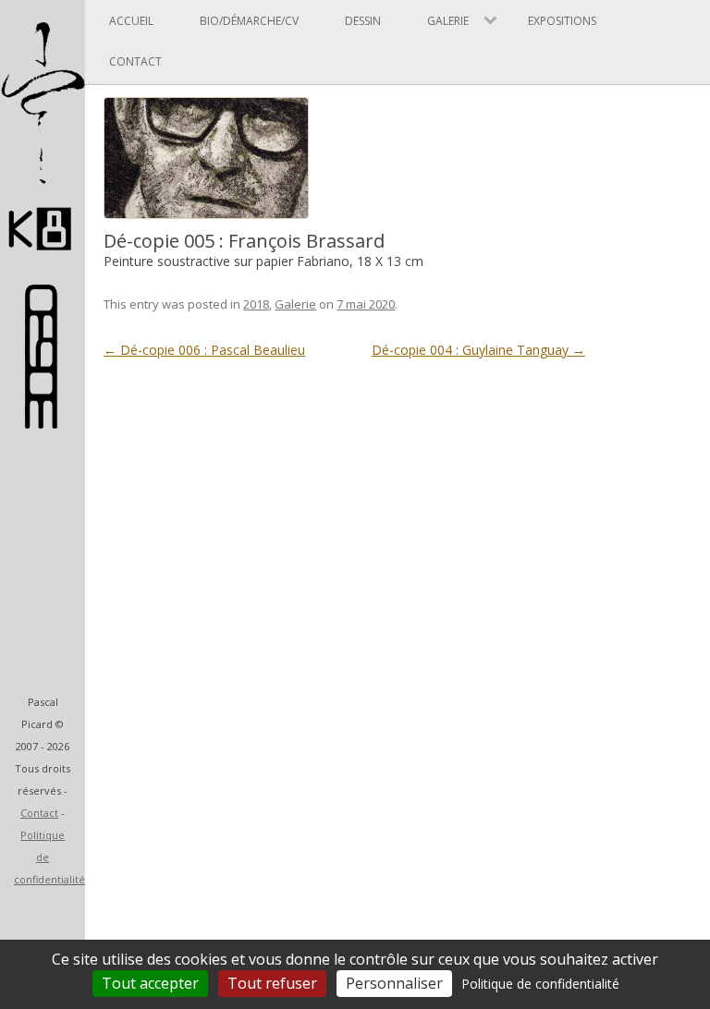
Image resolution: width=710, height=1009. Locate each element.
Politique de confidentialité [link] (540, 983)
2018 (256, 304)
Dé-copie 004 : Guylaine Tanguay (478, 350)
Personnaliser (394, 983)
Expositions (562, 21)
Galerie (295, 304)
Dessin (363, 21)
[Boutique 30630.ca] (42, 420)
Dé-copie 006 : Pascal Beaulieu (204, 350)
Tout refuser (272, 983)
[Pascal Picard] (42, 258)
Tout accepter (150, 983)
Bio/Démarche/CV (249, 21)
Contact (39, 813)
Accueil (131, 21)
